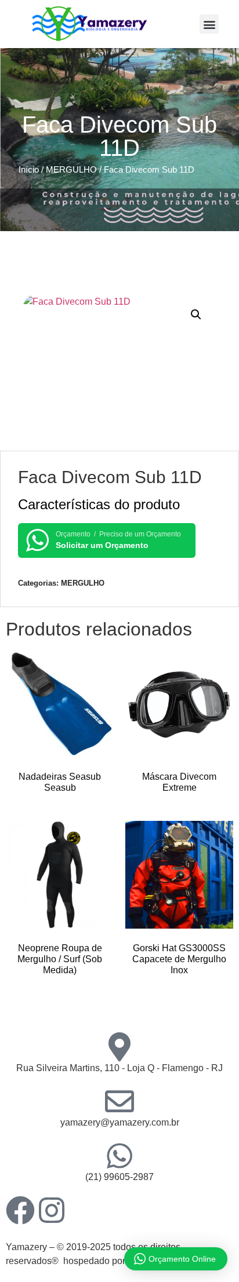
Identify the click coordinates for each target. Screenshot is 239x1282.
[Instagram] (51, 1210)
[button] (209, 24)
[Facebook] (20, 1210)
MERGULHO (71, 169)
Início (29, 169)
